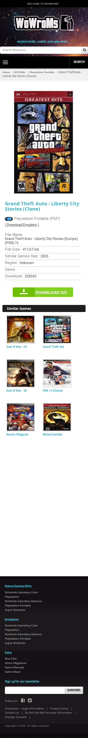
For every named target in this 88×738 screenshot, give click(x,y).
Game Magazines (15, 663)
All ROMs (19, 72)
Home (6, 72)
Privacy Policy (59, 708)
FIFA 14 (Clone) (53, 390)
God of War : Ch (16, 347)
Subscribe (73, 690)
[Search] (84, 50)
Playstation (12, 596)
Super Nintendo (15, 610)
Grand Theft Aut (53, 347)
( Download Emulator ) (22, 225)
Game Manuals (14, 667)
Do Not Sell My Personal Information (48, 712)
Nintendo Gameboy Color (21, 592)
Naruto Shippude (17, 434)
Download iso (51, 292)
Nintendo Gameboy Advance (23, 601)
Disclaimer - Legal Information (24, 708)
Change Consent (15, 717)
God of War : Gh (16, 390)
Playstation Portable (42, 72)
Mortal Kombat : (53, 434)
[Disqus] (44, 504)
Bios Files (11, 658)
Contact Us (12, 712)
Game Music (13, 671)
